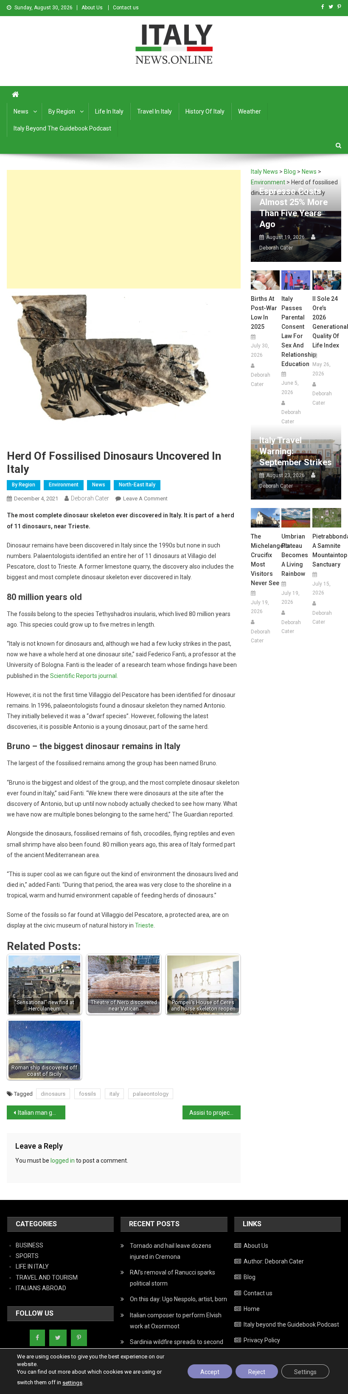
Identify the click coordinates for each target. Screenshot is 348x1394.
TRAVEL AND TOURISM (47, 1277)
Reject (256, 1372)
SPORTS (27, 1255)
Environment (64, 485)
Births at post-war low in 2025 (264, 312)
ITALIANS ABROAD (41, 1288)
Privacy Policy (262, 1340)
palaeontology (150, 1094)
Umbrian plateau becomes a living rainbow (294, 555)
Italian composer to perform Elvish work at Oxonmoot (176, 1321)
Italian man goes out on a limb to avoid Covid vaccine (41, 1112)
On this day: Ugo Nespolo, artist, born (178, 1299)
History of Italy (205, 111)
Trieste (144, 925)
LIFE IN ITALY (32, 1266)
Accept (209, 1372)
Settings (305, 1372)
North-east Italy (137, 485)
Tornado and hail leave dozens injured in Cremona (170, 1251)
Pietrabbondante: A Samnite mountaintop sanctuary (326, 550)
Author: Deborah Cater (274, 1261)
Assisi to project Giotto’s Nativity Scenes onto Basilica (215, 1112)
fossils (87, 1094)
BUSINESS (29, 1245)
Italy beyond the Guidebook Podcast (62, 128)
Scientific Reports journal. (83, 675)
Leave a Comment (145, 498)
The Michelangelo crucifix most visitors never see (265, 559)
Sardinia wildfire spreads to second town (176, 1347)
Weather (249, 111)
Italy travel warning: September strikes (295, 451)
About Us (92, 8)
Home (252, 1308)
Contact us (126, 8)
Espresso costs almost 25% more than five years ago (293, 207)
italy (114, 1094)
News (21, 111)
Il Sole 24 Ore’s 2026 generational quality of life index (326, 322)
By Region (61, 111)
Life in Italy (109, 111)
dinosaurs (53, 1094)
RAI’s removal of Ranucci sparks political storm (172, 1278)
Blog (249, 1277)
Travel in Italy (154, 111)
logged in (63, 1160)
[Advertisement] (124, 229)
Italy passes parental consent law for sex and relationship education (295, 331)
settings (72, 1383)
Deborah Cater (90, 498)
